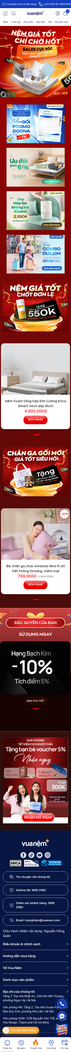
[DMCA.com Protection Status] (15, 863)
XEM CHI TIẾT (36, 701)
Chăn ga (16, 21)
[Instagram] (48, 854)
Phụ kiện (28, 21)
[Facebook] (23, 854)
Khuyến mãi (61, 21)
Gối (50, 21)
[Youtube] (39, 854)
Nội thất (40, 21)
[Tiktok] (31, 854)
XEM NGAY (35, 419)
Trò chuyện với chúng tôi (33, 876)
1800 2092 (39, 890)
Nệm (5, 21)
